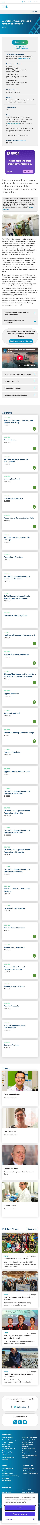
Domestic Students (30, 2)
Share (35, 12)
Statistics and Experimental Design (19, 733)
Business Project (11, 1045)
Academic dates (7, 1468)
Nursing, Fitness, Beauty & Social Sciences (27, 1444)
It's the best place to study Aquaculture (14, 321)
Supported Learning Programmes (29, 1452)
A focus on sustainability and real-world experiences (17, 313)
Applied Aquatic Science (14, 986)
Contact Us (6, 1487)
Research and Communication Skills (19, 518)
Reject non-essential (20, 1514)
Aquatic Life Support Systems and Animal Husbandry (18, 421)
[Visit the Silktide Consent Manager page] (34, 1519)
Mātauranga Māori (28, 1440)
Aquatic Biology (10, 440)
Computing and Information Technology (7, 1444)
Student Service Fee (13, 123)
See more (32, 1229)
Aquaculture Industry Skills (15, 615)
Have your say (7, 1490)
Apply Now (20, 42)
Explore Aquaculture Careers (21, 341)
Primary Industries (28, 1448)
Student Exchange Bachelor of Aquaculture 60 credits (17, 851)
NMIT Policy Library (28, 1492)
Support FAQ (6, 1492)
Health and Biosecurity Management (19, 635)
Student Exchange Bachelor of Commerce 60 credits (17, 577)
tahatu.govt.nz (23, 59)
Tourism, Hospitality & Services (29, 1456)
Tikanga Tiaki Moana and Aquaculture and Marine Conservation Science (20, 675)
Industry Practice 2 (12, 713)
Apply (4, 1471)
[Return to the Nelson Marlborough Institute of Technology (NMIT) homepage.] (5, 7)
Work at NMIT (26, 1490)
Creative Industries (8, 1448)
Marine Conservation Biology (16, 654)
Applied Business (7, 1437)
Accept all (20, 1508)
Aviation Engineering (9, 1440)
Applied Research (11, 694)
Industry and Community (10, 1476)
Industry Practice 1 (12, 479)
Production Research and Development (14, 1026)
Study (4, 1466)
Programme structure (12, 388)
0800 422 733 (22, 49)
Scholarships (6, 1480)
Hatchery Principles (12, 752)
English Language (8, 1457)
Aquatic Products (11, 1006)
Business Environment (13, 498)
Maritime (5, 1459)
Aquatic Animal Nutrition (14, 928)
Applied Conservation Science (17, 772)
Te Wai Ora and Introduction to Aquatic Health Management (17, 597)
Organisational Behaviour (14, 908)
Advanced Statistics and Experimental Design (14, 968)
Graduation (6, 1478)
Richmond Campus (29, 1471)
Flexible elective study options (15, 395)
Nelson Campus (28, 1468)
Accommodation (7, 1473)
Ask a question (20, 47)
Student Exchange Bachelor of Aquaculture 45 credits (17, 870)
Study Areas (6, 1435)
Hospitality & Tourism (29, 1437)
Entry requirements (11, 381)
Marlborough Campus (30, 1473)
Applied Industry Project (14, 947)
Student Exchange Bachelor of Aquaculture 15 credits (17, 792)
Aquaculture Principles (13, 557)
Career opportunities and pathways (17, 374)
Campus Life (28, 1466)
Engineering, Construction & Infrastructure (7, 1453)
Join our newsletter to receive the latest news (20, 1403)
